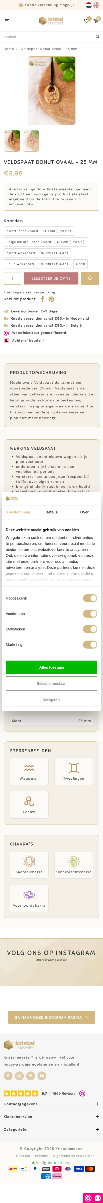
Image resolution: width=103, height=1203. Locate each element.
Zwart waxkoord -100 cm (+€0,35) (37, 253)
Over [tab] (84, 512)
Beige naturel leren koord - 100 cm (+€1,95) (45, 242)
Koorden (13, 221)
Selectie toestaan (51, 683)
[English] (96, 5)
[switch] (90, 613)
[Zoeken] (98, 37)
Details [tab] (52, 512)
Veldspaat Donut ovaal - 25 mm (49, 49)
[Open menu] (7, 21)
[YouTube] (42, 1076)
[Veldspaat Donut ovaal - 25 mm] (51, 90)
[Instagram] (19, 1076)
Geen (80, 264)
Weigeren (51, 700)
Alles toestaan (51, 667)
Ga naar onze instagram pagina (48, 1017)
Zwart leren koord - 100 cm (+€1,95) (39, 231)
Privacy (41, 1156)
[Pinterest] (51, 300)
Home (9, 49)
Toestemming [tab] (18, 512)
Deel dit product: (20, 299)
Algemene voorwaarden (73, 1156)
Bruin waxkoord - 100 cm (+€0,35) (37, 264)
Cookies (23, 1156)
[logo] (51, 20)
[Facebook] (42, 300)
